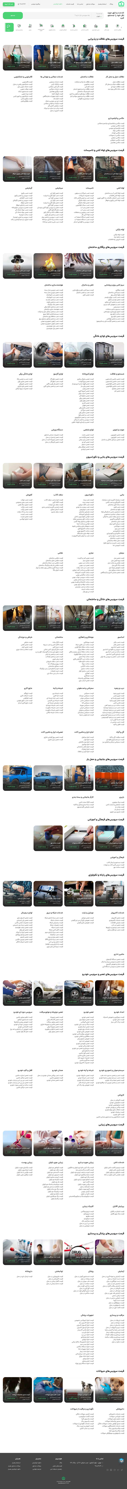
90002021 (23, 4)
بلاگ (60, 1463)
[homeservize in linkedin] (111, 1470)
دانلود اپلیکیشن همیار (14, 1469)
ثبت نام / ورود (8, 4)
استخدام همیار (102, 4)
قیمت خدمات (70, 4)
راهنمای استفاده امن (56, 1469)
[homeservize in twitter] (118, 1470)
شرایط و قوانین (37, 1469)
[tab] (117, 27)
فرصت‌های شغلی (57, 1466)
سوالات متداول (90, 4)
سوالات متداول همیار (14, 1466)
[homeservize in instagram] (114, 1470)
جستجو (13, 15)
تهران (98, 16)
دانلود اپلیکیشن (57, 4)
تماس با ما (80, 4)
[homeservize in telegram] (122, 1470)
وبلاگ (111, 4)
